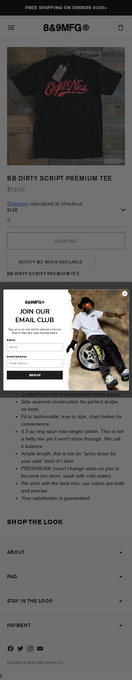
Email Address (16, 357)
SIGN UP (34, 375)
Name (11, 340)
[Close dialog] (124, 293)
